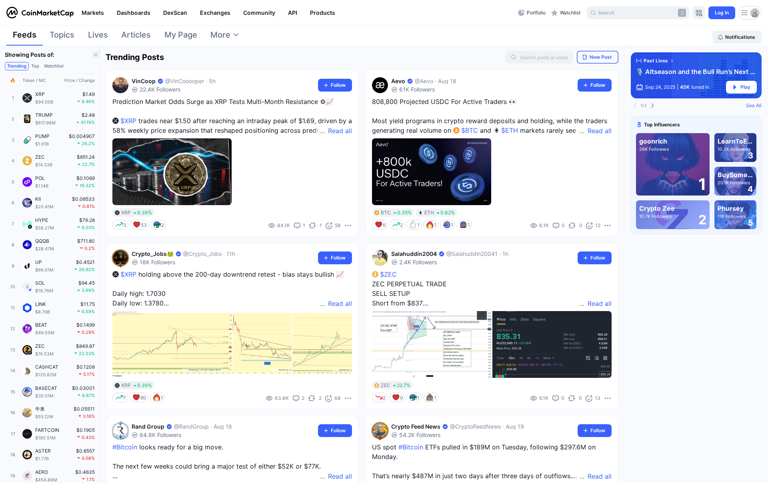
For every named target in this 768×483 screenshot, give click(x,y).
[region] (298, 13)
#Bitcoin (124, 447)
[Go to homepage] (40, 13)
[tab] (24, 37)
